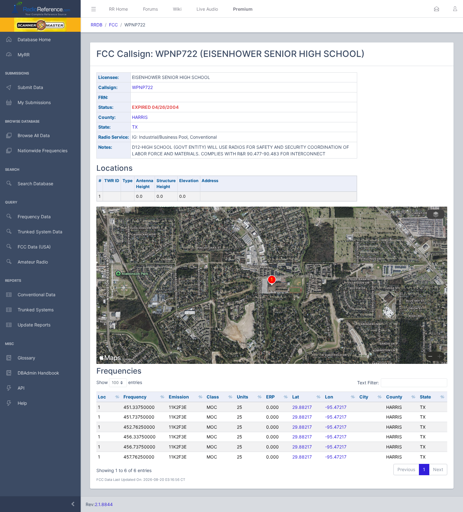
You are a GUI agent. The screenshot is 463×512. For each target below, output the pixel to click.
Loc (102, 396)
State (425, 396)
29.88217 (302, 407)
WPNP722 (142, 87)
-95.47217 (335, 407)
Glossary (26, 357)
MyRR (24, 54)
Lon (329, 396)
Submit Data (30, 87)
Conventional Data (36, 294)
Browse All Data (34, 135)
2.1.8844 (104, 504)
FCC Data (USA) (34, 246)
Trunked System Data (40, 231)
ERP (270, 396)
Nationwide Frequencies (42, 150)
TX (135, 127)
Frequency (134, 396)
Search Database (35, 183)
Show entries (119, 382)
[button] (437, 8)
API (21, 388)
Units (242, 396)
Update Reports (34, 324)
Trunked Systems (36, 309)
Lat (295, 396)
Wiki (177, 9)
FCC (113, 24)
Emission (179, 396)
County (394, 396)
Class (213, 396)
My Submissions (34, 102)
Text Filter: (368, 382)
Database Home (34, 39)
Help (22, 403)
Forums (150, 9)
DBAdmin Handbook (38, 373)
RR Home (118, 9)
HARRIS (140, 117)
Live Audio (207, 9)
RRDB (96, 24)
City (363, 396)
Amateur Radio (33, 261)
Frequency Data (34, 216)
